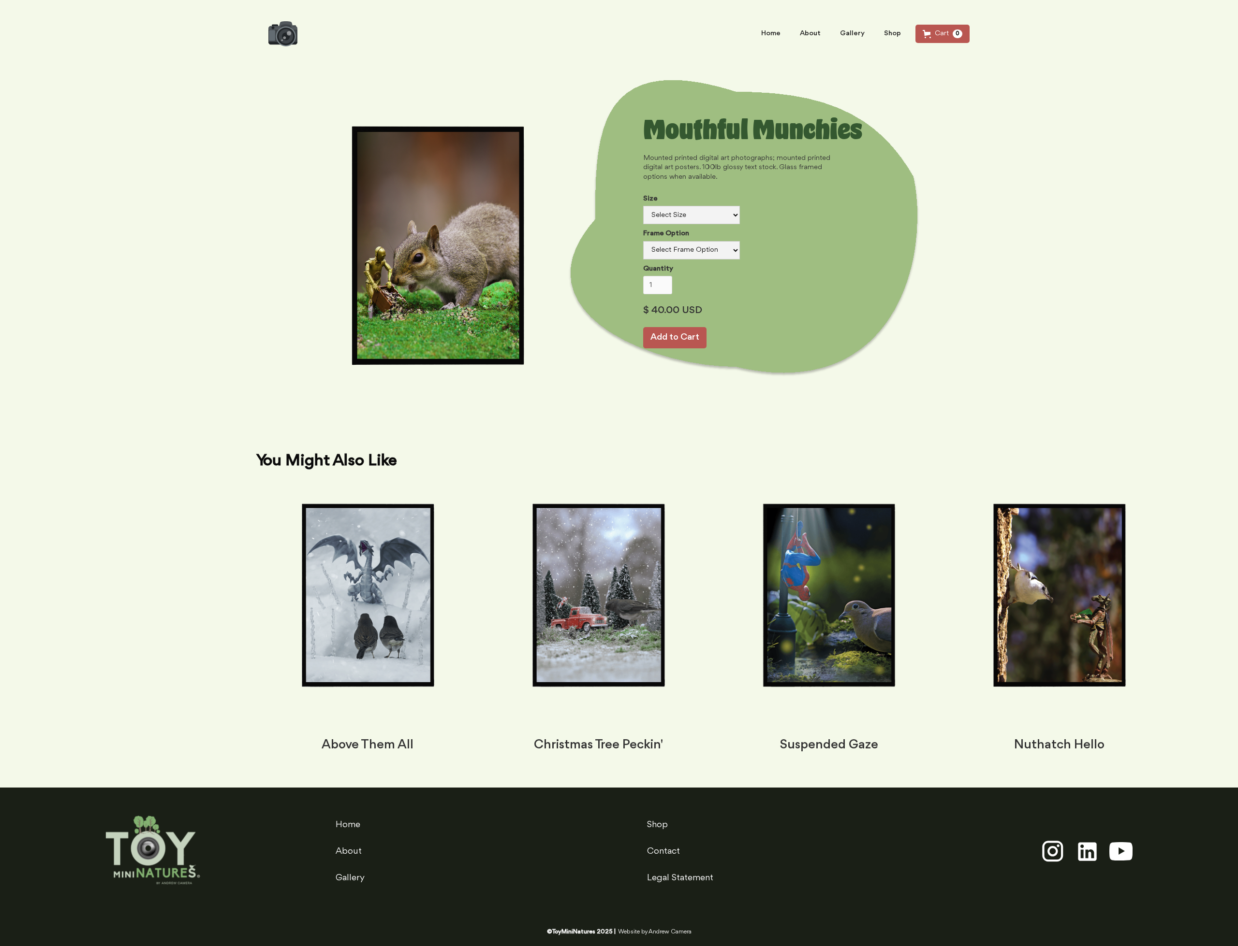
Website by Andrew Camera (655, 932)
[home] (282, 33)
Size (650, 198)
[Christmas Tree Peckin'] (598, 607)
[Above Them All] (367, 607)
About (810, 33)
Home (771, 33)
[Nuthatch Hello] (1059, 607)
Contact (663, 851)
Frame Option (666, 233)
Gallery (852, 33)
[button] (942, 34)
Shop (892, 33)
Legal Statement (680, 878)
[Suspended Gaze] (829, 607)
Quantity (658, 268)
